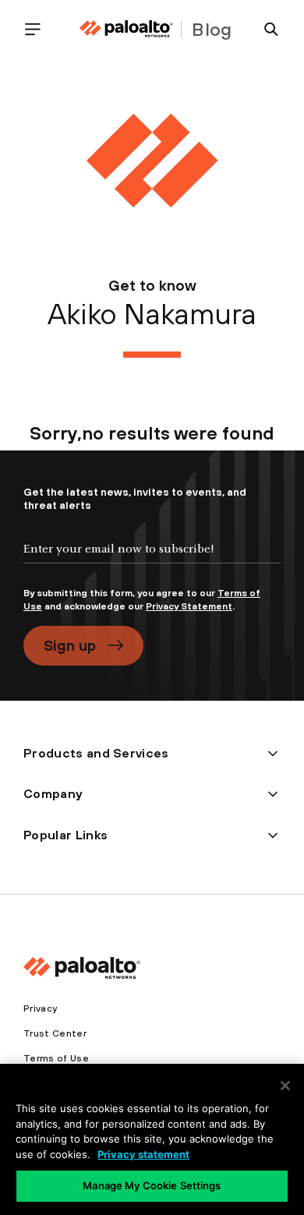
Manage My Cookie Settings (152, 1185)
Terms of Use (56, 1058)
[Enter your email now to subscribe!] (152, 562)
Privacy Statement (189, 606)
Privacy (40, 1008)
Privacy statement (143, 1154)
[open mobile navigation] (39, 29)
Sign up (70, 645)
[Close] (285, 1085)
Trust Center (55, 1033)
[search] (265, 29)
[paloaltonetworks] (126, 29)
